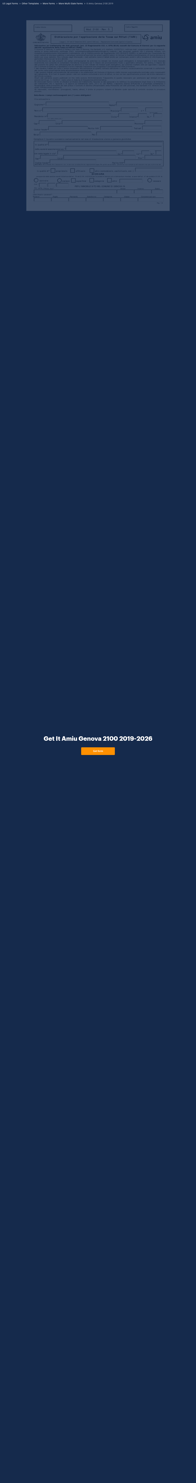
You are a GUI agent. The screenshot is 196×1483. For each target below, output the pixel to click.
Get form (98, 751)
